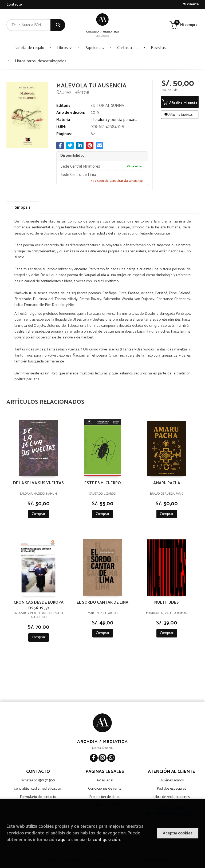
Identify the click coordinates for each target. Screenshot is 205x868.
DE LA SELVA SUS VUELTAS (38, 483)
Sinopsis (22, 207)
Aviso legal (105, 780)
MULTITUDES (166, 603)
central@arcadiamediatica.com (38, 789)
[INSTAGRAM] (102, 758)
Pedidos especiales (171, 789)
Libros (63, 47)
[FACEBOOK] (94, 758)
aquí (62, 839)
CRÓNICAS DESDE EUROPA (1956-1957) (39, 605)
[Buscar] (57, 25)
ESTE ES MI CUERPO (102, 483)
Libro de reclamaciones (171, 797)
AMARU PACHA (166, 483)
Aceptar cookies (177, 833)
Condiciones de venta (104, 789)
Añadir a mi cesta (182, 103)
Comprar (38, 514)
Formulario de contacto (38, 797)
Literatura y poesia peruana (113, 119)
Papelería (93, 47)
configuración (106, 839)
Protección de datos (104, 797)
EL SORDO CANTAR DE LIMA (102, 603)
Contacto (14, 4)
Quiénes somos (171, 780)
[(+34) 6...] (111, 758)
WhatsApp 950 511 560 (38, 780)
